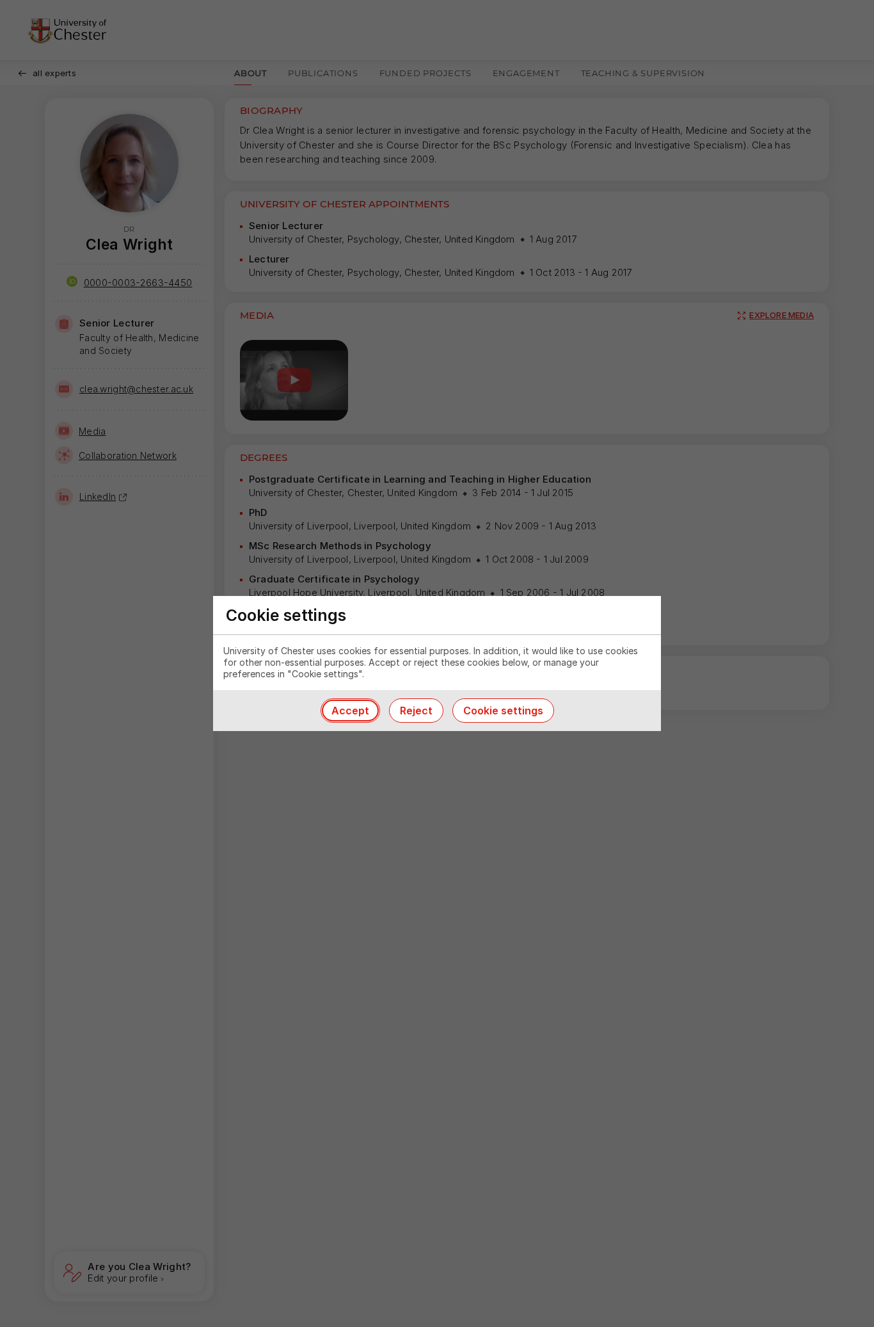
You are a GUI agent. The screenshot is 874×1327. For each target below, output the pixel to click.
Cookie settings (503, 710)
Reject (416, 710)
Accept (350, 710)
